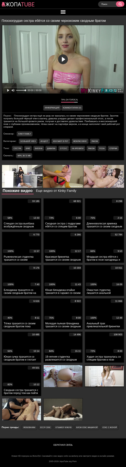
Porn (74, 461)
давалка (51, 148)
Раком (95, 141)
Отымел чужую (63, 427)
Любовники (29, 427)
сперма (113, 148)
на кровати (78, 148)
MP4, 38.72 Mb (24, 156)
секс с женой (109, 427)
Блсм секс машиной (87, 427)
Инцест (44, 141)
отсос (63, 148)
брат (28, 148)
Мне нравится (48, 101)
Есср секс (45, 427)
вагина (38, 148)
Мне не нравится (56, 101)
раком (91, 148)
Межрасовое (80, 141)
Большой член (28, 141)
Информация (52, 108)
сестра (17, 148)
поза (102, 148)
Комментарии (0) (72, 108)
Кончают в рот (61, 141)
